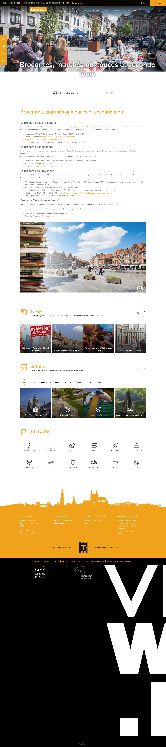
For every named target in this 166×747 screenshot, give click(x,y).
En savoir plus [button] (77, 3)
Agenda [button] (96, 10)
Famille (89, 382)
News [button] (105, 10)
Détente (33, 382)
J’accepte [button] (158, 3)
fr (140, 9)
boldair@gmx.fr (65, 193)
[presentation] (138, 312)
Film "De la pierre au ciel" (127, 523)
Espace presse (58, 523)
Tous (24, 382)
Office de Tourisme (106, 547)
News (37, 311)
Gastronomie (55, 382)
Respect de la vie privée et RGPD (120, 561)
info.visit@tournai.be (34, 533)
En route (40, 431)
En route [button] (74, 10)
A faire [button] (65, 10)
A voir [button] (57, 10)
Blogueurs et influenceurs (62, 521)
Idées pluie (78, 382)
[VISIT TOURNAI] (83, 551)
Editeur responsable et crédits (46, 561)
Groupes (67, 382)
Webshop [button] (116, 10)
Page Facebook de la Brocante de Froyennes (91, 193)
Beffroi (119, 534)
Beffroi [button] (127, 10)
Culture (98, 382)
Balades (43, 382)
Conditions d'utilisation (72, 561)
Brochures (88, 523)
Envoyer (109, 93)
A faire (38, 366)
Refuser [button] (144, 3)
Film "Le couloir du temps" (127, 521)
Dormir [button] (87, 10)
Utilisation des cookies (94, 561)
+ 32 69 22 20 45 (29, 530)
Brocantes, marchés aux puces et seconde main (72, 112)
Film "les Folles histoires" (126, 531)
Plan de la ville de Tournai (95, 521)
